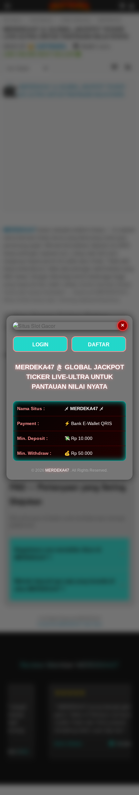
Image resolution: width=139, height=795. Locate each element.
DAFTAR (99, 344)
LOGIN (40, 344)
